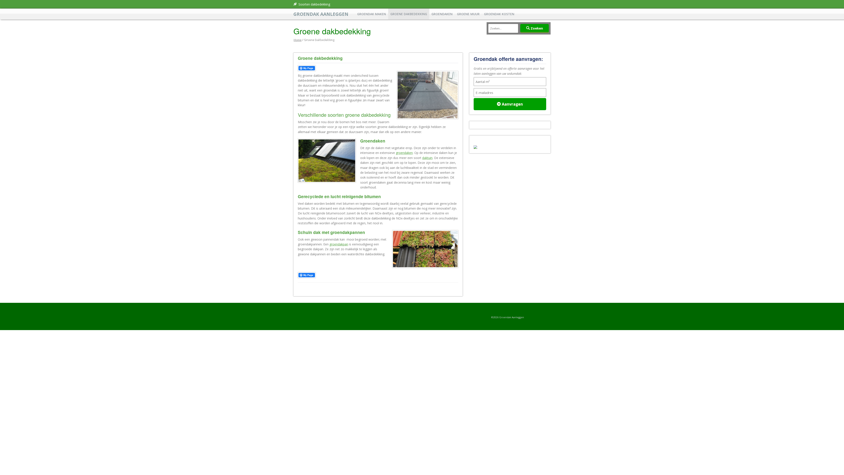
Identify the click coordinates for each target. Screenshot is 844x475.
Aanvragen (512, 104)
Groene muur (468, 14)
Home (297, 40)
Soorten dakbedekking (314, 4)
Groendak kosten (499, 14)
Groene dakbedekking (408, 14)
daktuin (427, 158)
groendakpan (338, 244)
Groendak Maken (371, 14)
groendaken (404, 153)
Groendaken (442, 14)
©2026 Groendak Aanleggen (507, 317)
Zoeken (536, 28)
